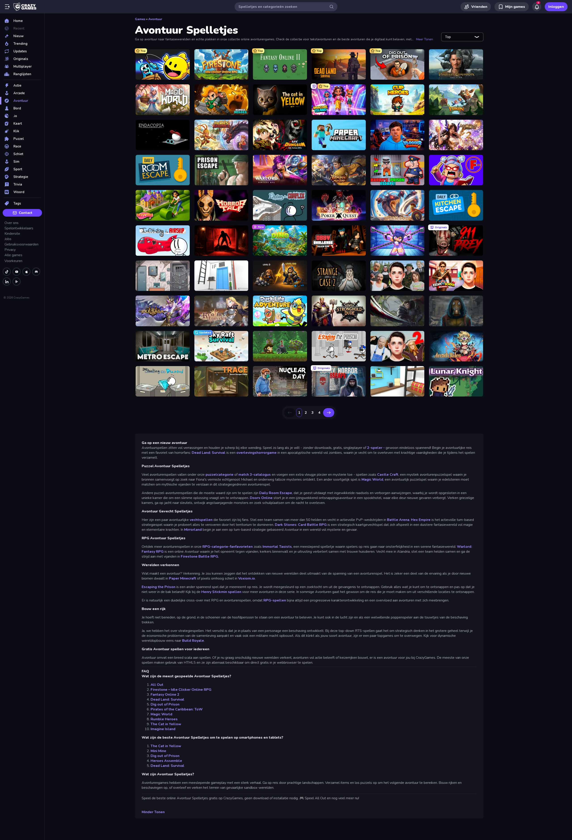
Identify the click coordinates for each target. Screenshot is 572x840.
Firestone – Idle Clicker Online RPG (181, 689)
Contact (25, 212)
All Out (157, 684)
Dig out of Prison (165, 704)
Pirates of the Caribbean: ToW (177, 709)
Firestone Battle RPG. (200, 556)
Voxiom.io (246, 578)
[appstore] (26, 272)
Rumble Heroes (164, 719)
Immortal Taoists (277, 546)
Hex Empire (421, 519)
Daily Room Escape (275, 492)
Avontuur (155, 19)
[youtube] (17, 272)
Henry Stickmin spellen (221, 591)
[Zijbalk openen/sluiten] (7, 6)
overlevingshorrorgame (256, 452)
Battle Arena (398, 519)
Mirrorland (193, 529)
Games (140, 19)
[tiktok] (7, 272)
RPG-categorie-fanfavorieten (228, 546)
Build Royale (193, 640)
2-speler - (376, 447)
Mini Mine (158, 750)
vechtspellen (201, 519)
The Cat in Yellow (166, 724)
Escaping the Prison (158, 586)
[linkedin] (7, 281)
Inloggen (556, 6)
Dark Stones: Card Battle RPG (301, 524)
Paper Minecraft (182, 578)
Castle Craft (387, 474)
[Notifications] (536, 6)
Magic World (372, 479)
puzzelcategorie (219, 474)
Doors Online (261, 497)
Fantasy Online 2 (165, 694)
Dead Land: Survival (208, 452)
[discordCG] (36, 272)
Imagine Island (163, 729)
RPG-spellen (274, 600)
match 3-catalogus (255, 474)
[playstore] (17, 281)
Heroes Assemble (166, 760)
